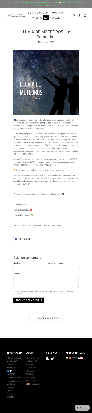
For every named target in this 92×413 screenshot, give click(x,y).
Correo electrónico (55, 263)
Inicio (30, 13)
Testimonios (58, 13)
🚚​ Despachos (32, 384)
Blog (46, 17)
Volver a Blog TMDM (47, 318)
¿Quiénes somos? (14, 377)
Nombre (16, 263)
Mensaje (17, 274)
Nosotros (37, 17)
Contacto (55, 17)
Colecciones (43, 13)
